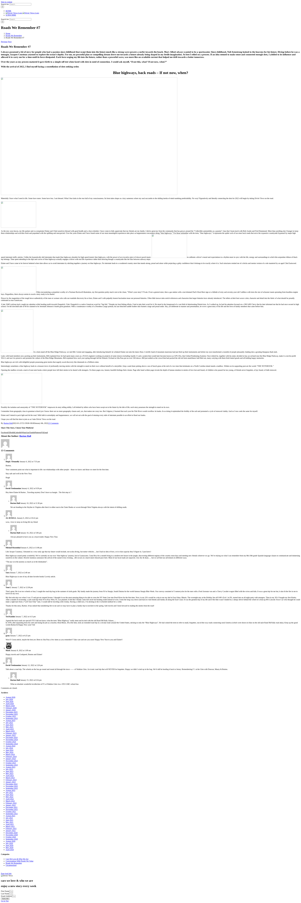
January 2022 (11, 805)
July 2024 (9, 748)
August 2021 (10, 816)
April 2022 (10, 799)
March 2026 (10, 706)
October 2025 (11, 716)
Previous (4, 42)
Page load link (6, 874)
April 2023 (10, 776)
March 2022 (10, 801)
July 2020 (9, 843)
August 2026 (10, 697)
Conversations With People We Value (19, 861)
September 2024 (12, 744)
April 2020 (10, 850)
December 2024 (12, 737)
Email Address (6, 896)
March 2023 (10, 778)
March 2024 (10, 754)
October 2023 (11, 763)
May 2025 (9, 727)
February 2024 (11, 757)
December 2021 (12, 807)
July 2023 (9, 769)
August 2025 (10, 721)
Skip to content (6, 2)
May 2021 (9, 822)
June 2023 (9, 771)
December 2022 (12, 784)
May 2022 (9, 797)
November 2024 (12, 740)
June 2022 (9, 795)
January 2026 (11, 710)
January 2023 (11, 782)
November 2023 (12, 761)
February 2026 (11, 708)
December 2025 (12, 712)
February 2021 (11, 828)
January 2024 (11, 759)
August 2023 (10, 767)
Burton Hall (8, 423)
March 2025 (10, 731)
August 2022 (10, 790)
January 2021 (11, 831)
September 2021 (12, 814)
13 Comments (53, 423)
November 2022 (12, 786)
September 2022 (12, 788)
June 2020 (9, 845)
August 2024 (10, 746)
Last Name (5, 894)
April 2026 (10, 704)
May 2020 (9, 848)
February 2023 (11, 780)
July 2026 (9, 699)
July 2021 (9, 818)
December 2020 (12, 833)
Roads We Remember (14, 863)
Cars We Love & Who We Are (17, 859)
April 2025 (10, 729)
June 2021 (9, 820)
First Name (5, 891)
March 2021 (10, 826)
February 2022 (11, 803)
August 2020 (10, 841)
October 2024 (11, 742)
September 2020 (12, 839)
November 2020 (12, 835)
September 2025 (12, 718)
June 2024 (9, 750)
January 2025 (11, 735)
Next (10, 42)
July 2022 (9, 793)
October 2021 (11, 812)
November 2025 (12, 714)
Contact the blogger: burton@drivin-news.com (10, 870)
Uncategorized (11, 865)
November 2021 (12, 809)
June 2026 (9, 701)
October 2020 (11, 837)
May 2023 (9, 773)
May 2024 (9, 752)
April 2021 (10, 824)
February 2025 (11, 733)
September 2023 (12, 765)
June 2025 (9, 725)
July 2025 (9, 723)
